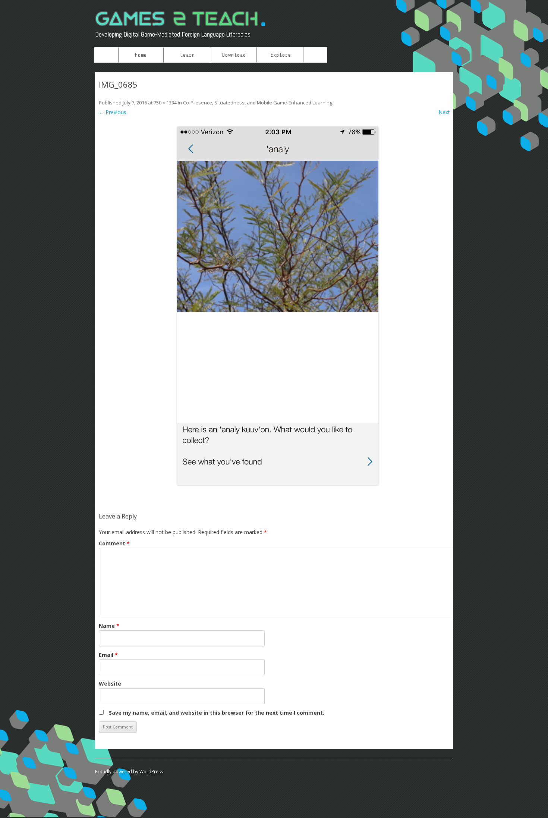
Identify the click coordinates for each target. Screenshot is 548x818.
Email (108, 654)
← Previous (112, 112)
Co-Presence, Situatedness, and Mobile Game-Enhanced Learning (257, 102)
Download (234, 55)
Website (110, 683)
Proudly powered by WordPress (129, 771)
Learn (187, 55)
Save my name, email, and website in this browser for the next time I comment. (216, 712)
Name (109, 625)
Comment (114, 543)
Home (141, 55)
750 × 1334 (165, 102)
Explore (280, 55)
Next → (447, 112)
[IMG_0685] (278, 305)
